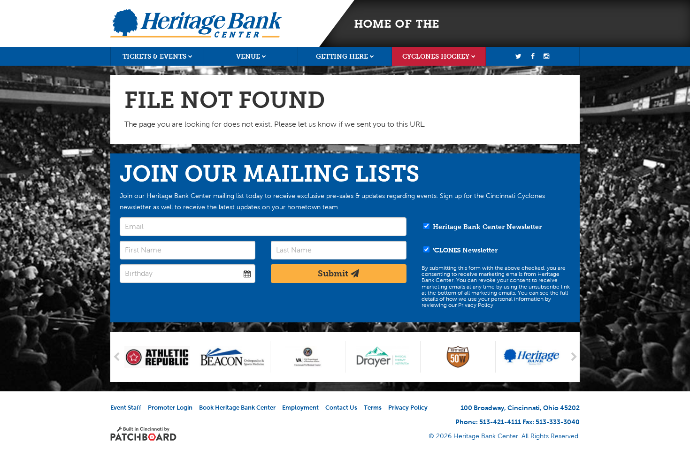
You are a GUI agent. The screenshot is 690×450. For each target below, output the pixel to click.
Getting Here (342, 56)
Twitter (519, 56)
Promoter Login (170, 407)
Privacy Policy (408, 407)
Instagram (546, 56)
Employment (300, 407)
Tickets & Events (154, 56)
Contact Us (341, 407)
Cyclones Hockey (435, 56)
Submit (334, 273)
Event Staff (125, 407)
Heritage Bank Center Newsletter (486, 226)
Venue (248, 56)
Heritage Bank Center (196, 23)
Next (574, 357)
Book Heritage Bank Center (237, 407)
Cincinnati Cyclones (502, 23)
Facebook (533, 56)
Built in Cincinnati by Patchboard (143, 434)
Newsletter (465, 250)
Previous (116, 357)
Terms (373, 407)
